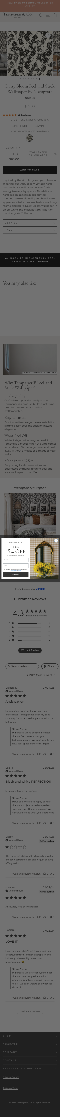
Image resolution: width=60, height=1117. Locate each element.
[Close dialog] (56, 540)
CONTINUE (15, 574)
